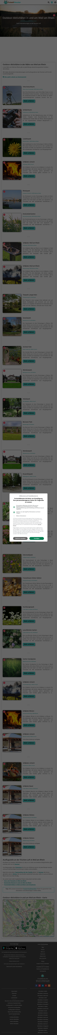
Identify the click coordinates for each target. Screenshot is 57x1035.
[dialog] (29, 517)
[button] (28, 516)
